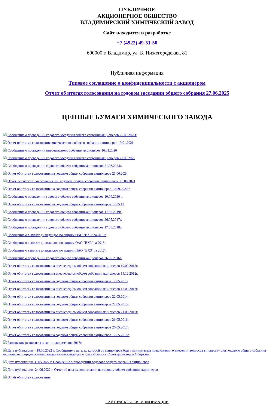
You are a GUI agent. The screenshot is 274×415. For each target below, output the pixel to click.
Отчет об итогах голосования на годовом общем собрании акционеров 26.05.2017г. (68, 327)
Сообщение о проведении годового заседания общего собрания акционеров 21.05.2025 (71, 158)
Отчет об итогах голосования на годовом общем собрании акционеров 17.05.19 (65, 204)
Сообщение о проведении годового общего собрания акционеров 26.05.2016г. (64, 258)
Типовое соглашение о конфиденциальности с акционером (137, 83)
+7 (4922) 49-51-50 (137, 43)
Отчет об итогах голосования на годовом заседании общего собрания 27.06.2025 (137, 93)
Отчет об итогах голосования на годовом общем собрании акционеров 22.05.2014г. (68, 296)
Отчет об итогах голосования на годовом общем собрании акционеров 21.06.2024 (67, 173)
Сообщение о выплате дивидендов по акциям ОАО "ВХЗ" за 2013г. (56, 235)
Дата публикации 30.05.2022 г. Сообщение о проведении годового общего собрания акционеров (78, 362)
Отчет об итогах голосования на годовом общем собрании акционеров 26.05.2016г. (68, 319)
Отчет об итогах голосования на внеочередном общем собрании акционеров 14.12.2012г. (72, 273)
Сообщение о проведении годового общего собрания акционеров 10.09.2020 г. (65, 196)
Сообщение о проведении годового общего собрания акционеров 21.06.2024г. (64, 166)
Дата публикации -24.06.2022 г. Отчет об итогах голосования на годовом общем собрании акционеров (82, 369)
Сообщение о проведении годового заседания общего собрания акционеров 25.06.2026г (72, 135)
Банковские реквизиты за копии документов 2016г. (44, 342)
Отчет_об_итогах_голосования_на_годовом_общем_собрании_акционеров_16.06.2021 (71, 181)
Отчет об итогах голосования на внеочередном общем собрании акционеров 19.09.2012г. (72, 266)
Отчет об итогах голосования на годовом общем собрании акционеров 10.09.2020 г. (68, 189)
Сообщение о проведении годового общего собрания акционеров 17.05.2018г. (64, 227)
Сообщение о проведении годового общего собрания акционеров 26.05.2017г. (64, 219)
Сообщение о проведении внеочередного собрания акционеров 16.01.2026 (62, 150)
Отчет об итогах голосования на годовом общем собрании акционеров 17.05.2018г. (68, 335)
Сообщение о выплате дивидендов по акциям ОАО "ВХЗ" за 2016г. (56, 242)
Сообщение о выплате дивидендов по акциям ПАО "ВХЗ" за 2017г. (57, 250)
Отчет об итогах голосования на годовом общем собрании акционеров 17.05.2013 (67, 281)
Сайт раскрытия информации (137, 402)
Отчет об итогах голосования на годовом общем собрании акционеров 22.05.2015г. (68, 304)
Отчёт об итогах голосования (29, 377)
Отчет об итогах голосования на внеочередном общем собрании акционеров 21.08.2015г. (72, 312)
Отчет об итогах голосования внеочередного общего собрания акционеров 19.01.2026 (70, 142)
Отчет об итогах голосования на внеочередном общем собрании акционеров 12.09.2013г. (72, 289)
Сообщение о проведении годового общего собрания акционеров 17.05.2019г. (64, 212)
